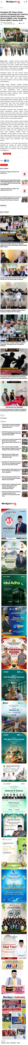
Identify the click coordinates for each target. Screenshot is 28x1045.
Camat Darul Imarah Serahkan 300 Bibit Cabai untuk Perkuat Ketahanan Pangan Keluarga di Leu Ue (11, 441)
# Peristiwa (3, 418)
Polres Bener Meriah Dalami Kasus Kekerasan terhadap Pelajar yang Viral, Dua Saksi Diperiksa (13, 377)
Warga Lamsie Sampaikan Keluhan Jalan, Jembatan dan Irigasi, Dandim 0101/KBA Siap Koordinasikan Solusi (11, 486)
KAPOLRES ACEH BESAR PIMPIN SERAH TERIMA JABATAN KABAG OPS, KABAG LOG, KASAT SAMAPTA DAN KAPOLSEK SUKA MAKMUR (10, 182)
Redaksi (3, 1043)
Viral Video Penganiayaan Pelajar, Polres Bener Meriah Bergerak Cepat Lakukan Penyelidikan (13, 409)
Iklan (18, 1043)
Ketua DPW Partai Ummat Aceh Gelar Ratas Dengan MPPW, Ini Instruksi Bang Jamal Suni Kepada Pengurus (10, 198)
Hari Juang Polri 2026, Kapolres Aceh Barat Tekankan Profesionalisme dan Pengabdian (12, 471)
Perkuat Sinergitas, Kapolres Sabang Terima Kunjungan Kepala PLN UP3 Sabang (12, 310)
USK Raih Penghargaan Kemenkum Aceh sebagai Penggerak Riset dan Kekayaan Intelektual (11, 433)
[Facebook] (5, 161)
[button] (26, 1)
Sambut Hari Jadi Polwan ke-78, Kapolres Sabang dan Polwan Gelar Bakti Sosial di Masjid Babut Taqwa (13, 245)
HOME (1, 7)
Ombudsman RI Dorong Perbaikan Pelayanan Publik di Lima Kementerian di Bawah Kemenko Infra (11, 494)
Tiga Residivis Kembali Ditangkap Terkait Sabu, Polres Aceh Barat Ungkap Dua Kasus (11, 426)
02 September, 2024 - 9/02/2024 (9, 23)
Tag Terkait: (4, 165)
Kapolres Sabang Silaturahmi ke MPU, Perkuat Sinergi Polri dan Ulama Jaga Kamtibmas (13, 278)
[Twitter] (8, 161)
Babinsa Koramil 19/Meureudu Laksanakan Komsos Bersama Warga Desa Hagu (10, 456)
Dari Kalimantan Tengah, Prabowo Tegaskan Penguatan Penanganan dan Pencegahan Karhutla (13, 344)
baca (21, 23)
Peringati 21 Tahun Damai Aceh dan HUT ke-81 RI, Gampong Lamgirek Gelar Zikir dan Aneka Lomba (11, 463)
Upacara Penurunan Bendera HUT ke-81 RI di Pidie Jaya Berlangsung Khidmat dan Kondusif (11, 478)
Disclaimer (13, 1043)
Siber (8, 1043)
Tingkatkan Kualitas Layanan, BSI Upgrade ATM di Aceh (9, 189)
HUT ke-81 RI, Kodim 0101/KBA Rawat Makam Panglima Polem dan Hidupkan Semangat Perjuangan (11, 448)
